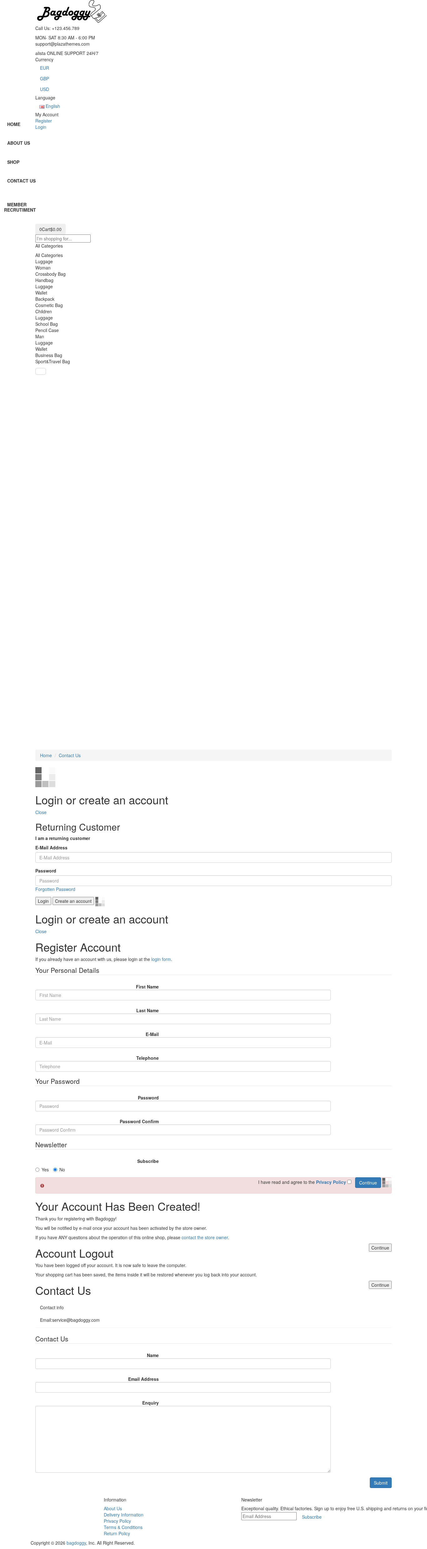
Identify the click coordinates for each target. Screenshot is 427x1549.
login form (161, 959)
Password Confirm (139, 1121)
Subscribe (148, 1161)
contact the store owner (205, 1237)
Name (153, 1355)
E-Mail (152, 1034)
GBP (44, 78)
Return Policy (117, 1533)
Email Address (143, 1379)
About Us (113, 1508)
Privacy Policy (117, 1521)
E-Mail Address (51, 847)
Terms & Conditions (123, 1527)
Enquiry (150, 1403)
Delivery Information (123, 1514)
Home (46, 755)
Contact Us (70, 755)
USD (44, 89)
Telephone (147, 1058)
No (62, 1169)
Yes (45, 1169)
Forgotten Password (55, 889)
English (52, 106)
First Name (147, 986)
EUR (44, 68)
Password (45, 871)
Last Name (147, 1010)
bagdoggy (76, 1543)
